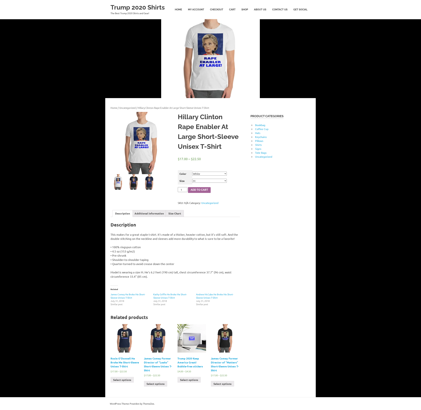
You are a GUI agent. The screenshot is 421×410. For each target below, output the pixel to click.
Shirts (258, 144)
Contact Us (279, 9)
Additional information (149, 213)
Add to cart (199, 189)
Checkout (216, 9)
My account (196, 9)
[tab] (122, 213)
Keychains (261, 136)
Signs (258, 148)
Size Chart (174, 213)
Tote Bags (261, 152)
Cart (232, 9)
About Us (260, 9)
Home (178, 9)
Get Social (300, 9)
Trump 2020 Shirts (138, 7)
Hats (257, 132)
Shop (244, 9)
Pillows (259, 140)
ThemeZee (148, 403)
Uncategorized (127, 107)
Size (182, 181)
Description (122, 213)
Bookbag (260, 125)
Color (182, 173)
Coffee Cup (261, 129)
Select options (122, 380)
